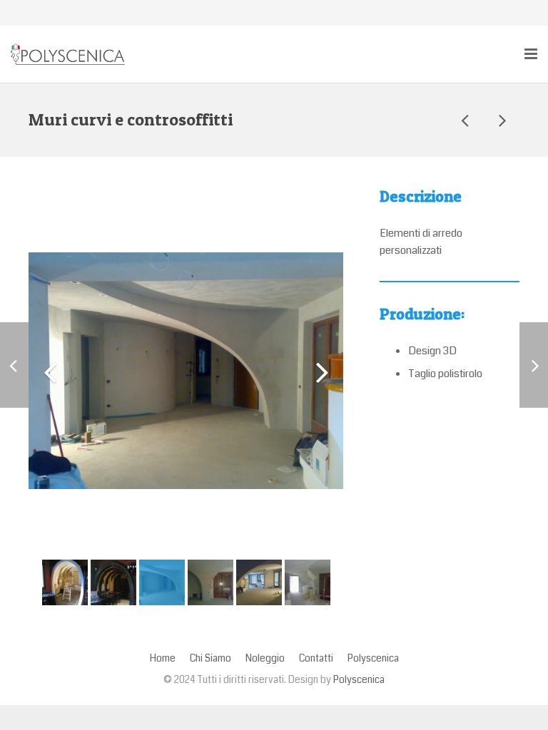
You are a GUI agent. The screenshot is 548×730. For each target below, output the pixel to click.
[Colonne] (466, 120)
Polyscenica (359, 680)
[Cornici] (501, 120)
